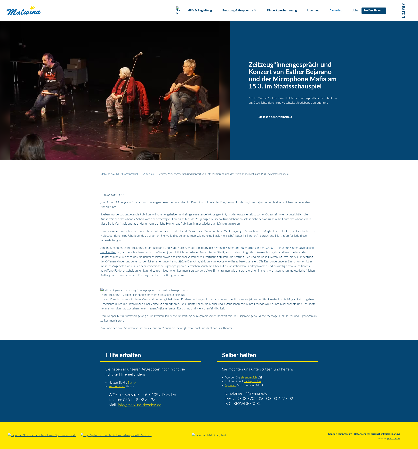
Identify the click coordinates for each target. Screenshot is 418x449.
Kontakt (332, 434)
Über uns (313, 10)
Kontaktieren (117, 386)
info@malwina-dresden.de (139, 405)
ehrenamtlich (249, 377)
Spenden (230, 385)
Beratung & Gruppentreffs (239, 10)
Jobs (355, 10)
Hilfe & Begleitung (200, 10)
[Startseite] (179, 10)
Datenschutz (361, 434)
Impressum (345, 434)
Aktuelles (336, 10)
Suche (132, 382)
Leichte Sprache (391, 10)
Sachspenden (252, 381)
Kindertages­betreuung (282, 10)
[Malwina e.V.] (24, 10)
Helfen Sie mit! (373, 10)
